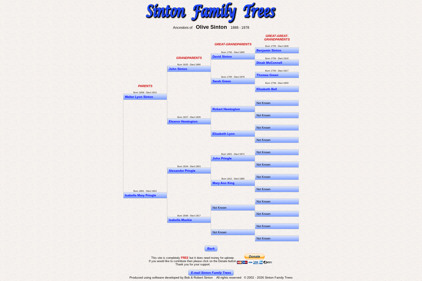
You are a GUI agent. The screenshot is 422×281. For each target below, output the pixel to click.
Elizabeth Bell (266, 89)
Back (211, 248)
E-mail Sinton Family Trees (211, 272)
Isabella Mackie (180, 220)
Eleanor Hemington (183, 121)
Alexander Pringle (182, 170)
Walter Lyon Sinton (139, 97)
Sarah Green (222, 81)
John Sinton (178, 69)
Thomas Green (267, 75)
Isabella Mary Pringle (140, 195)
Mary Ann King (224, 183)
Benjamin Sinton (268, 50)
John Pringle (222, 158)
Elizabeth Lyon (224, 133)
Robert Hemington (226, 109)
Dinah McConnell (269, 62)
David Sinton (222, 56)
